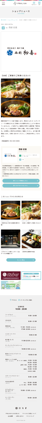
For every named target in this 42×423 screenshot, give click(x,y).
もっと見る (21, 260)
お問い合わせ (19, 416)
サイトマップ (30, 416)
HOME (4, 20)
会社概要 (10, 416)
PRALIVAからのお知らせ (12, 413)
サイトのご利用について (29, 413)
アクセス (14, 300)
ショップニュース (12, 20)
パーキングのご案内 (26, 300)
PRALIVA (23, 420)
